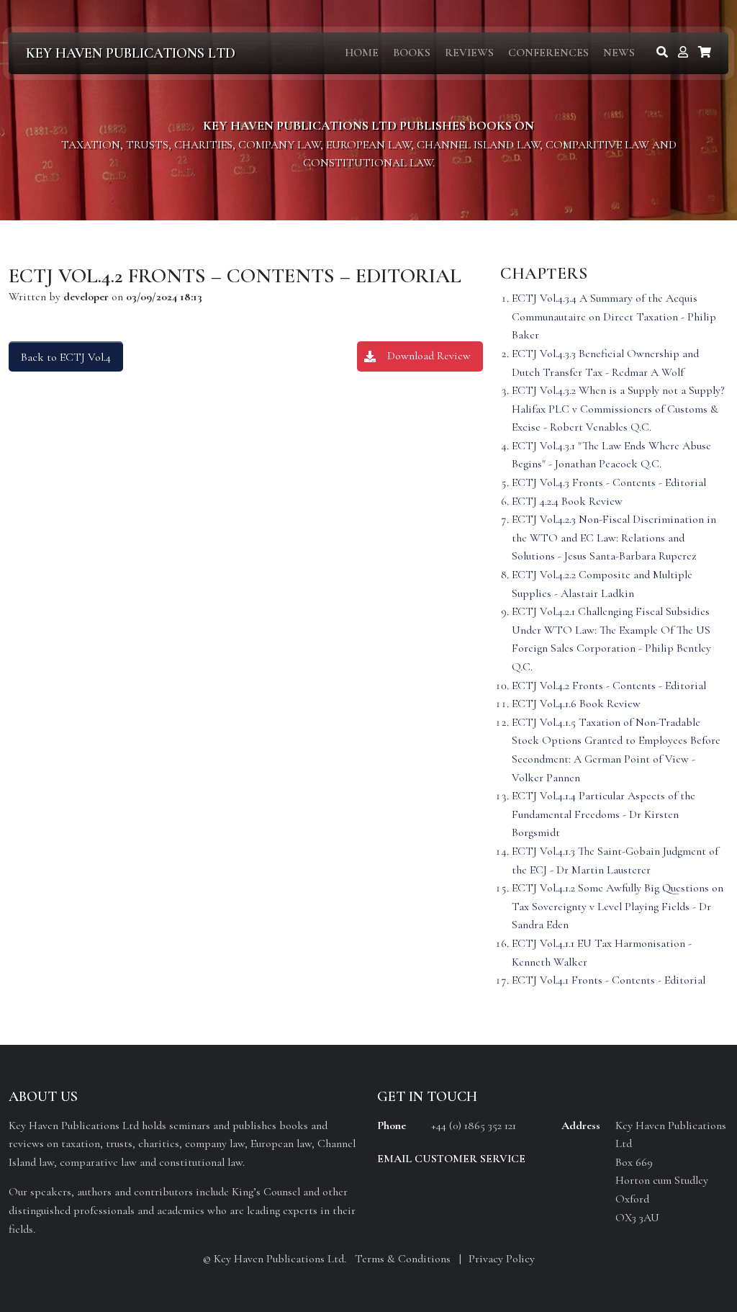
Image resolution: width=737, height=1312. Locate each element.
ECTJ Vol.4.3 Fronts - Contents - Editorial (609, 482)
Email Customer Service (451, 1158)
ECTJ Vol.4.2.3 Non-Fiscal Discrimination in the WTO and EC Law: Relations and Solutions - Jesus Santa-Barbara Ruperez (614, 537)
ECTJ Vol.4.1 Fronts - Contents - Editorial (608, 980)
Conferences (548, 52)
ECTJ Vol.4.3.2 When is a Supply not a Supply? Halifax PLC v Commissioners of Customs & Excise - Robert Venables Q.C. (618, 408)
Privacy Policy (502, 1259)
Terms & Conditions (403, 1259)
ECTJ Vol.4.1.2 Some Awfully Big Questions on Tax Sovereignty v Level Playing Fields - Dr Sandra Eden (617, 906)
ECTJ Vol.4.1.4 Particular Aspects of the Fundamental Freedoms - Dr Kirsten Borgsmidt (603, 814)
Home (362, 52)
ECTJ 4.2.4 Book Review (567, 501)
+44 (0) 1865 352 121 (473, 1125)
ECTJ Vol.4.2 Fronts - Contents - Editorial (609, 685)
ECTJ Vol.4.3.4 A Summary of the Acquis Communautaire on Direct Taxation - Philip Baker (614, 316)
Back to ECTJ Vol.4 (66, 357)
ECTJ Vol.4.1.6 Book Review (576, 703)
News (619, 52)
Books (411, 52)
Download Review (429, 356)
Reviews (469, 52)
